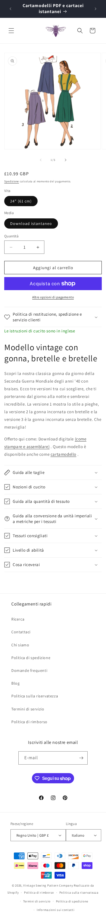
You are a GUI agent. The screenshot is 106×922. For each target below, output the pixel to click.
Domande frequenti (29, 670)
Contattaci (21, 631)
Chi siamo (20, 644)
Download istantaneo (31, 223)
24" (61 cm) (21, 201)
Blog (15, 683)
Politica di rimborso (29, 721)
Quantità (11, 236)
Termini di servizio (27, 709)
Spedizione (11, 181)
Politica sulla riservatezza (34, 696)
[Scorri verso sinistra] (40, 160)
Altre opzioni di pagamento (53, 297)
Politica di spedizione (30, 657)
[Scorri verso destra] (65, 160)
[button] (11, 30)
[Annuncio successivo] (95, 9)
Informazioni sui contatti (56, 910)
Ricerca (17, 619)
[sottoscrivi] (81, 758)
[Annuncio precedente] (10, 9)
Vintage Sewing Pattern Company (48, 885)
